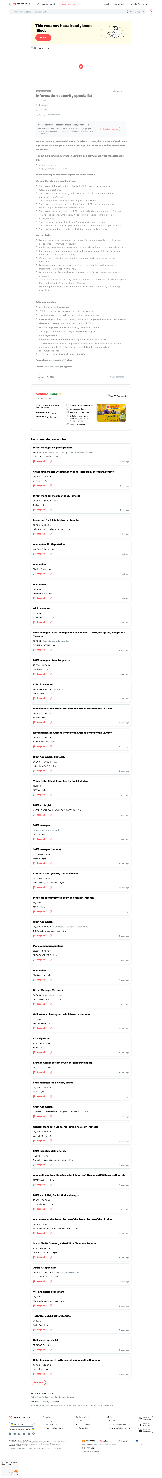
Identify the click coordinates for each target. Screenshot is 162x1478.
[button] (145, 1418)
